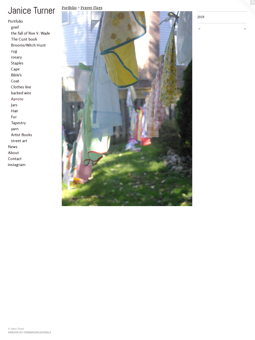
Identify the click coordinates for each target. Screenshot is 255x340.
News (12, 146)
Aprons (17, 98)
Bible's (16, 74)
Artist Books (21, 134)
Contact (15, 158)
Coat (15, 80)
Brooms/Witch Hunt (28, 45)
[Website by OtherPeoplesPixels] (245, 10)
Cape (15, 68)
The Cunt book (24, 39)
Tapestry (18, 122)
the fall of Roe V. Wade (30, 33)
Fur (14, 116)
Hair (14, 110)
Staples (17, 62)
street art (19, 140)
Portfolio (15, 21)
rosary (16, 57)
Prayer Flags (91, 8)
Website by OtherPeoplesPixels (29, 332)
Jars (14, 104)
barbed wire (21, 92)
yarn (14, 128)
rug (14, 51)
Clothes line (21, 86)
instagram (16, 164)
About (13, 152)
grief (15, 27)
